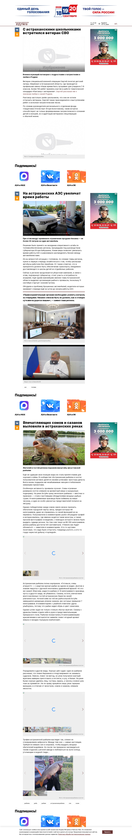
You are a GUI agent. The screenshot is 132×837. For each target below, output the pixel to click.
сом (70, 803)
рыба (35, 803)
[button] (83, 553)
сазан (77, 803)
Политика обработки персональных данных (74, 834)
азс (25, 387)
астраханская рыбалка (57, 803)
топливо (33, 387)
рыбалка (27, 803)
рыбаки (44, 803)
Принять (107, 832)
